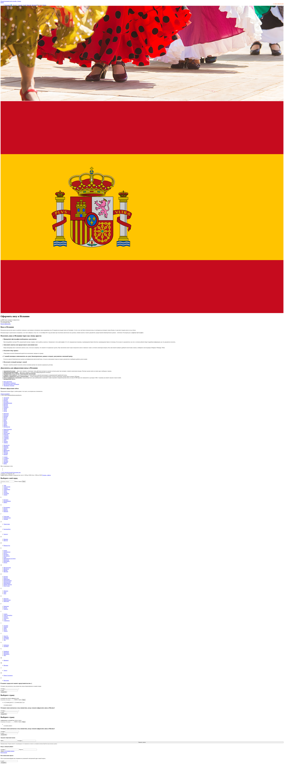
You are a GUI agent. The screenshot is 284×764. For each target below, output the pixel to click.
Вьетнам (6, 405)
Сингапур (6, 436)
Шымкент (6, 660)
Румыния (6, 434)
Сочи (5, 619)
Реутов (5, 607)
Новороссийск (7, 582)
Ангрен (5, 492)
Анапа (5, 490)
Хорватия (6, 447)
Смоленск (6, 618)
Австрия (6, 399)
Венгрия (6, 404)
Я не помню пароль (9, 751)
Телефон (3, 688)
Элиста (5, 670)
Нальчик (6, 576)
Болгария (6, 401)
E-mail (2, 690)
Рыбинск (6, 609)
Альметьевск (7, 489)
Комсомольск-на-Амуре (10, 558)
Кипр (5, 420)
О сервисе (6, 458)
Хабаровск (6, 645)
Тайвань (6, 442)
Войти (2, 2)
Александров (7, 486)
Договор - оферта (46, 475)
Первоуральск (7, 600)
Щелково (6, 665)
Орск (5, 593)
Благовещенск (7, 501)
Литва (5, 424)
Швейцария (6, 450)
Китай (5, 421)
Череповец (6, 652)
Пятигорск (6, 601)
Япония (5, 454)
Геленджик (6, 516)
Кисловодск (7, 556)
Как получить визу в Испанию (11, 384)
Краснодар (6, 560)
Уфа (5, 640)
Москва (5, 570)
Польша (6, 432)
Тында (5, 629)
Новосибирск (7, 583)
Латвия (5, 422)
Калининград (7, 552)
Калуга (5, 553)
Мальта (5, 425)
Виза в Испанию (8, 381)
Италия (5, 417)
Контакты (34, 5)
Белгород (6, 499)
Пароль (21, 749)
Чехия (5, 449)
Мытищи (6, 571)
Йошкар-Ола (7, 545)
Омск (5, 592)
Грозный (6, 519)
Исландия (6, 414)
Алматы (6, 488)
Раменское (6, 606)
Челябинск (6, 651)
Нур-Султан (7, 586)
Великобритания (8, 403)
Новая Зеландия (8, 429)
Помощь (6, 462)
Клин (5, 557)
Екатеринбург (7, 529)
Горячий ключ (7, 517)
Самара (5, 614)
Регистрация (4, 752)
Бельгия (6, 400)
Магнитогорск (7, 567)
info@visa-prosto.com (15, 472)
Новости (29, 5)
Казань (44, 5)
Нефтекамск (7, 579)
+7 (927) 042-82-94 (278, 4)
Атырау (5, 494)
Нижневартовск (8, 580)
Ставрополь (7, 620)
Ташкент (6, 627)
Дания (5, 409)
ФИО (2, 740)
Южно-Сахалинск (8, 675)
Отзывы (6, 459)
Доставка (6, 461)
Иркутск (6, 540)
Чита (5, 655)
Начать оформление (6, 324)
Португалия (7, 433)
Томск (5, 628)
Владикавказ (7, 507)
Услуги (14, 5)
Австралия (6, 397)
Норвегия (6, 430)
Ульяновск (6, 637)
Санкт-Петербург (8, 615)
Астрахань (6, 493)
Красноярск (6, 561)
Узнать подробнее (5, 393)
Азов (5, 485)
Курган (5, 562)
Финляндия (6, 445)
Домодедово (7, 524)
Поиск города (18, 481)
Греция (5, 408)
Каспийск (6, 554)
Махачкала (6, 569)
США (5, 440)
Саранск (6, 616)
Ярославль (6, 680)
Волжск (5, 508)
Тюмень (6, 631)
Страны (20, 5)
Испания (6, 416)
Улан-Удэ (6, 636)
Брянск (5, 502)
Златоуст (6, 534)
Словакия (6, 437)
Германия (6, 407)
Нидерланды (7, 426)
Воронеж (6, 511)
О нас (24, 5)
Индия (5, 411)
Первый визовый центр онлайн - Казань (11, 1)
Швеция (6, 451)
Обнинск (6, 591)
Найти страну (18, 699)
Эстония (6, 453)
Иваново (6, 539)
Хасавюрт (6, 646)
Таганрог (6, 625)
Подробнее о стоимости (10, 383)
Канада (5, 418)
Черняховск (6, 654)
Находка (6, 578)
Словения (6, 438)
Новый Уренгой (8, 584)
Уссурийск (6, 638)
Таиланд (6, 441)
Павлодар (6, 598)
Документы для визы (9, 385)
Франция (6, 446)
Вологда (6, 510)
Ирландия (6, 413)
